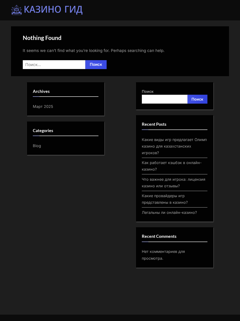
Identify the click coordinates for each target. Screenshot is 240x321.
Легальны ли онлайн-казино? (169, 212)
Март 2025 (43, 106)
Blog (37, 145)
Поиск (148, 91)
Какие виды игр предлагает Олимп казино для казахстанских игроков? (174, 146)
